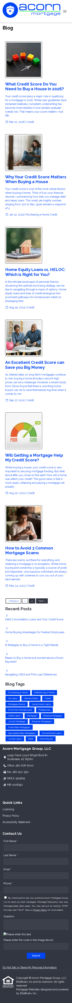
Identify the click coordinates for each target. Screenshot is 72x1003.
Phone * (8, 883)
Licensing (8, 809)
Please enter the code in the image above (28, 940)
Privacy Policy (11, 815)
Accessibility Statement (16, 822)
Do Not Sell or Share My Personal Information (30, 967)
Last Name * (11, 855)
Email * (8, 869)
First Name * (11, 841)
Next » (42, 601)
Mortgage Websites (28, 989)
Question (9, 916)
